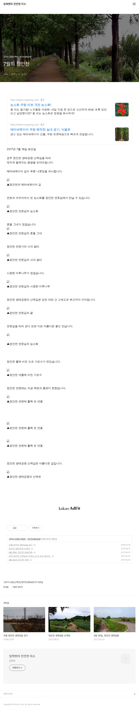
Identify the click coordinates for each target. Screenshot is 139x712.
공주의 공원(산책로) (17, 539)
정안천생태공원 (34, 539)
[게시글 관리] (24, 528)
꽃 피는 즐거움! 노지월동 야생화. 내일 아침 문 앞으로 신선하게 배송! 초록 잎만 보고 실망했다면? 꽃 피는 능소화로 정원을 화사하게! (58, 111)
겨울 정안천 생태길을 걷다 (21, 544)
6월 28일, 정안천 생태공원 (21, 552)
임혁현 (12, 660)
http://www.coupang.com (24, 99)
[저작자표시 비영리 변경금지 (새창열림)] (46, 528)
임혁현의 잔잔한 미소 (14, 4)
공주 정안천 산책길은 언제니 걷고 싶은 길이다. (30, 556)
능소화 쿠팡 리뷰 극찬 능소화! (30, 105)
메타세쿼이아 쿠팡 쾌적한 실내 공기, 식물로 (40, 129)
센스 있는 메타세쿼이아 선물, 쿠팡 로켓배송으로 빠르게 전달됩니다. (52, 134)
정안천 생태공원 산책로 (19, 548)
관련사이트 (8, 694)
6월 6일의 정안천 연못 (19, 559)
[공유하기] (19, 528)
